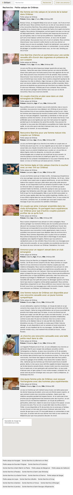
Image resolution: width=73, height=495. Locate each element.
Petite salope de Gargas (55, 475)
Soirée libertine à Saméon (11, 483)
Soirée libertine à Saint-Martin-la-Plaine (16, 468)
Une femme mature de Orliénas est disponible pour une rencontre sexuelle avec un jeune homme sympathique (44, 295)
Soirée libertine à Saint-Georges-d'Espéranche (38, 486)
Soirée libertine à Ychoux (30, 483)
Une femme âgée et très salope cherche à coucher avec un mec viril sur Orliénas (44, 166)
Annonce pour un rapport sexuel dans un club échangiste (41, 250)
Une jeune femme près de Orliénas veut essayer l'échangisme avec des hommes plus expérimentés (44, 380)
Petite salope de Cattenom (61, 468)
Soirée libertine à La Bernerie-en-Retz (35, 460)
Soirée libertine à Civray (46, 479)
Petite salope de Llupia (10, 479)
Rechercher (47, 3)
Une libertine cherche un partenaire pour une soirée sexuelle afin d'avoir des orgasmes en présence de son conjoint (44, 57)
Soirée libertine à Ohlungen (50, 483)
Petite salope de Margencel (41, 468)
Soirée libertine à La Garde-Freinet (14, 475)
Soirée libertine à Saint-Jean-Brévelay (35, 472)
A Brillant (6, 2)
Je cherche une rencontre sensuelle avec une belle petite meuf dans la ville (44, 337)
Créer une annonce (62, 3)
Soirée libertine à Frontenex (37, 464)
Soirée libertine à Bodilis (28, 479)
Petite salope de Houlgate (11, 460)
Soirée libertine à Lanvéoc (12, 486)
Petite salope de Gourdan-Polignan (15, 464)
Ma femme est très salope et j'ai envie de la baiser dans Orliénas (44, 13)
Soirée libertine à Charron (37, 475)
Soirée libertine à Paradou (12, 472)
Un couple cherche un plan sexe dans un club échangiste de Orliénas (41, 97)
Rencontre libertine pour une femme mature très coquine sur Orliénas (43, 134)
